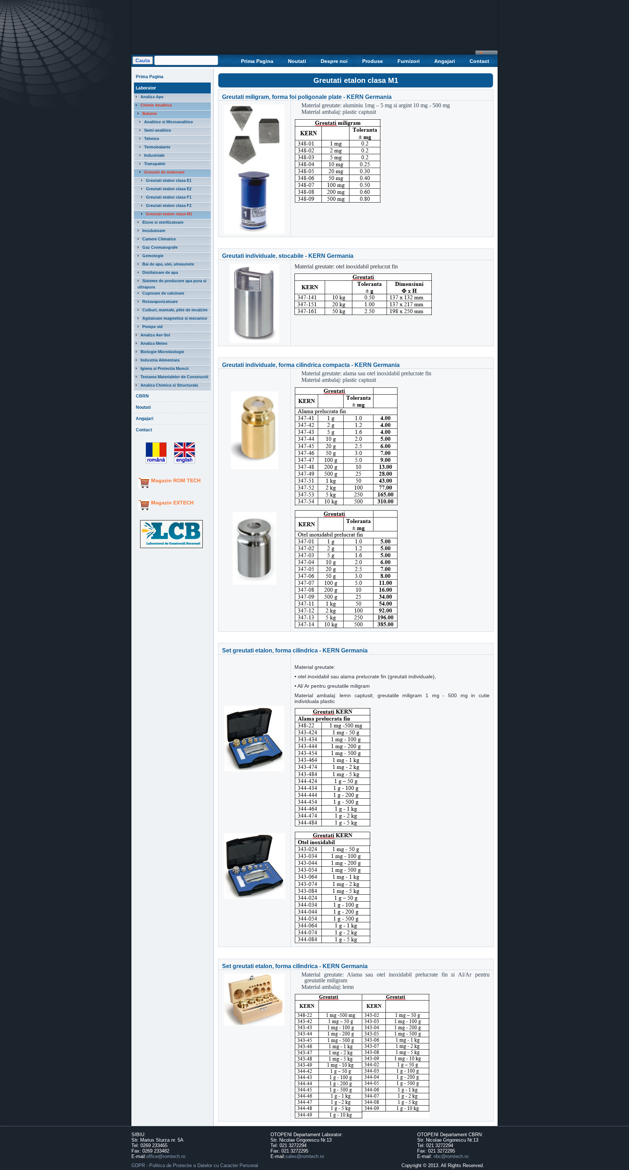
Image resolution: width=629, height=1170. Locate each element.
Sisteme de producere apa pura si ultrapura (172, 284)
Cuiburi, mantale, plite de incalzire (174, 310)
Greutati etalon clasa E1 (168, 180)
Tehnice (151, 138)
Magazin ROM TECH (176, 480)
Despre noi (334, 61)
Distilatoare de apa (160, 272)
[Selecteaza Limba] (153, 463)
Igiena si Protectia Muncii (165, 368)
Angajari (444, 61)
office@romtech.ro (165, 1156)
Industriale (154, 155)
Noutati (297, 61)
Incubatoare (153, 230)
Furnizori (408, 61)
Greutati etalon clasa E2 (168, 189)
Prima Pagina (257, 61)
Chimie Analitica (156, 105)
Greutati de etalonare (164, 172)
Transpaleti (154, 163)
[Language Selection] (183, 463)
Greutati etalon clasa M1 (169, 214)
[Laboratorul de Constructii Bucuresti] (171, 548)
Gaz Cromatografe (160, 247)
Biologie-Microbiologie (162, 352)
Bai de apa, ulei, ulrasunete (168, 264)
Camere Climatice (159, 239)
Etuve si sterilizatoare (162, 222)
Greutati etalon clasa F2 (168, 205)
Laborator (146, 88)
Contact (479, 61)
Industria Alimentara (160, 360)
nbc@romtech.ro (451, 1156)
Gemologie (152, 255)
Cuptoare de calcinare (163, 293)
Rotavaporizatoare (160, 301)
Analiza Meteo (154, 343)
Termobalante (157, 147)
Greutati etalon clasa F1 (168, 197)
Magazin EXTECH (172, 503)
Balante (149, 113)
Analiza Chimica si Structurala (169, 385)
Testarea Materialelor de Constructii (174, 377)
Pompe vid (152, 326)
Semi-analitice (157, 130)
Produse (372, 61)
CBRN (142, 396)
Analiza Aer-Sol (155, 335)
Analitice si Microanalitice (168, 122)
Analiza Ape (152, 97)
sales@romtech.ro (304, 1156)
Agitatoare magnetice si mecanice (174, 318)
